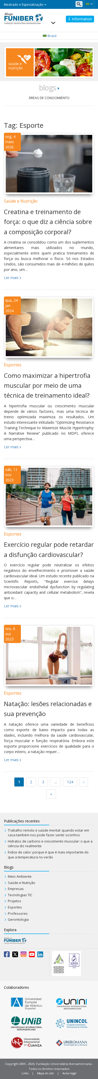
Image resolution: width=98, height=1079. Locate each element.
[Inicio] (23, 18)
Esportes (12, 365)
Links (25, 1073)
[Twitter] (15, 955)
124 (70, 781)
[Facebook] (7, 955)
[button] (89, 4)
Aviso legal (69, 1073)
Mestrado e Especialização (24, 4)
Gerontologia (18, 919)
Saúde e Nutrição (21, 201)
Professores (18, 913)
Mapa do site (45, 1073)
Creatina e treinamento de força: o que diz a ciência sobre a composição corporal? (48, 221)
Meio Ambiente (20, 876)
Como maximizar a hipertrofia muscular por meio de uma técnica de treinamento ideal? (47, 385)
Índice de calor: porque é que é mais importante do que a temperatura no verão (48, 854)
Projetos (14, 901)
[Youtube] (32, 955)
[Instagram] (23, 955)
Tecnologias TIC (20, 895)
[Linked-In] (40, 955)
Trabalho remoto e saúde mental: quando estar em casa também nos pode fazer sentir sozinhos (48, 833)
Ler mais (11, 277)
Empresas (16, 888)
